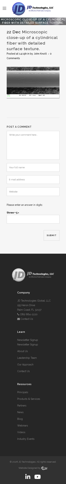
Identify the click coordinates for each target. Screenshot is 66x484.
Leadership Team (27, 357)
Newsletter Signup (27, 340)
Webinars (22, 425)
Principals (22, 392)
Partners (21, 405)
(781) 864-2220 (28, 314)
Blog (20, 419)
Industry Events (25, 439)
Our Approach (25, 364)
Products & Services (28, 399)
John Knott (40, 53)
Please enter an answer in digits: (25, 204)
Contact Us (27, 319)
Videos (21, 432)
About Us (22, 351)
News (20, 412)
